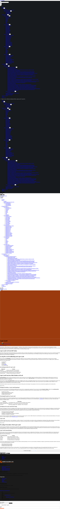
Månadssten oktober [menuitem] (9, 43)
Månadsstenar (4, 467)
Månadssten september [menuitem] (9, 136)
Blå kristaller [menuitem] (7, 122)
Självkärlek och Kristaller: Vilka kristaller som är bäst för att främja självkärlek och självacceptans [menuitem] (22, 87)
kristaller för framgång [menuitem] (9, 56)
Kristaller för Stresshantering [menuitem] (12, 78)
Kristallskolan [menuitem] (4, 64)
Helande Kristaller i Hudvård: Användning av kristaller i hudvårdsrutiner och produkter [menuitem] (20, 74)
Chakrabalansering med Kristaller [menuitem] (12, 162)
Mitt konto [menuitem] (3, 458)
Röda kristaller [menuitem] (8, 27)
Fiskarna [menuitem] (7, 48)
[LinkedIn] (3, 453)
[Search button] (1, 4)
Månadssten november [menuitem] (9, 44)
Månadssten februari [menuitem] (9, 130)
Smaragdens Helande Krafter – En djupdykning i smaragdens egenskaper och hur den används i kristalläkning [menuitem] (24, 88)
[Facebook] (0, 192)
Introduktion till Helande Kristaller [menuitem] (11, 67)
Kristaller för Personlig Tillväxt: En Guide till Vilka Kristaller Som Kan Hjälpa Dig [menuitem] (20, 77)
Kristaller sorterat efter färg (6, 466)
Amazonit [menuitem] (7, 18)
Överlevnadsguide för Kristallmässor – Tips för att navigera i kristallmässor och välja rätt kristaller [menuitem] (22, 85)
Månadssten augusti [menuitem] (8, 135)
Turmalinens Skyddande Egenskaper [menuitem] (13, 90)
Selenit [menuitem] (7, 20)
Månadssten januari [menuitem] (8, 36)
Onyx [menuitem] (6, 22)
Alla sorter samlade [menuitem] (8, 16)
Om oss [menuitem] (3, 96)
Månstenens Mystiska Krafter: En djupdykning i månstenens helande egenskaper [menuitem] (19, 84)
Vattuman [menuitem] (7, 50)
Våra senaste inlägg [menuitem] (7, 158)
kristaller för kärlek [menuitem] (8, 57)
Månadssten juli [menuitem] (8, 41)
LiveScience (41, 398)
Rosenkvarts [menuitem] (7, 17)
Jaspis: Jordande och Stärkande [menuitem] (12, 75)
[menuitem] (4, 8)
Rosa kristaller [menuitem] (8, 28)
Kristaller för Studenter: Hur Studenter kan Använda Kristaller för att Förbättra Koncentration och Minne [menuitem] (23, 79)
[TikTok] (2, 192)
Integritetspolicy (4, 478)
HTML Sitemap (4, 481)
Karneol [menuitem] (7, 114)
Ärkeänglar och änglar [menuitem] (9, 94)
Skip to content (2, 0)
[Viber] (7, 453)
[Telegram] (6, 453)
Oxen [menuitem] (6, 53)
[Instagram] (1, 192)
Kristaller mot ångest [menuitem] (9, 156)
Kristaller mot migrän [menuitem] (9, 60)
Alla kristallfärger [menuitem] (8, 12)
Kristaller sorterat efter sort (6, 469)
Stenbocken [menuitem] (7, 47)
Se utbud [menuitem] (5, 9)
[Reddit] (5, 453)
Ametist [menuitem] (7, 19)
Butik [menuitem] (3, 8)
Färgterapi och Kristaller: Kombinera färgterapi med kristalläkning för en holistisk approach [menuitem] (21, 71)
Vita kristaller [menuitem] (8, 33)
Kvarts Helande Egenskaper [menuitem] (12, 83)
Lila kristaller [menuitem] (8, 31)
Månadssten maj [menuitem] (8, 39)
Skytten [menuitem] (7, 52)
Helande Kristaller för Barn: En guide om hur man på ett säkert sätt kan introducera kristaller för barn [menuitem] (22, 73)
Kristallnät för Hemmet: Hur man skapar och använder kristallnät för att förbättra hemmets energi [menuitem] (22, 81)
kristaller (5, 364)
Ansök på (10, 503)
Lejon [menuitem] (6, 143)
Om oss (3, 480)
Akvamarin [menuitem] (7, 23)
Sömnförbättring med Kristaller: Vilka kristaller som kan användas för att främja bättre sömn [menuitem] (21, 89)
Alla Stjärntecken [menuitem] (6, 46)
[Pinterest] (2, 453)
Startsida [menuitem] (3, 7)
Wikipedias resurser (15, 416)
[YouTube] (5, 454)
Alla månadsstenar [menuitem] (8, 13)
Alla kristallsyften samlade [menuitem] (9, 55)
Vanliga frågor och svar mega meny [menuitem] (9, 103)
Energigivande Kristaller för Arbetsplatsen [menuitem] (14, 70)
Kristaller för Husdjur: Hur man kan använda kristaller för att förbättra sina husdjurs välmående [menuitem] (21, 76)
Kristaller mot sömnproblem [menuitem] (10, 59)
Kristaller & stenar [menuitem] (4, 14)
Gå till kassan (2, 508)
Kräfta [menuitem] (7, 51)
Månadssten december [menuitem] (9, 45)
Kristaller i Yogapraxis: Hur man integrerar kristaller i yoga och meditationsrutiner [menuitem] (20, 173)
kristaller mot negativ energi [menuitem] (10, 62)
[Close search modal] (0, 1)
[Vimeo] (6, 454)
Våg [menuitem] (6, 49)
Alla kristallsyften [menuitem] (6, 54)
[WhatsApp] (8, 453)
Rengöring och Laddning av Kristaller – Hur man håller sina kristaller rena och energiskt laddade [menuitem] (22, 179)
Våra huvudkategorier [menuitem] (7, 104)
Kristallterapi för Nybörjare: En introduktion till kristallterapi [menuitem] (16, 82)
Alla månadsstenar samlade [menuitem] (10, 35)
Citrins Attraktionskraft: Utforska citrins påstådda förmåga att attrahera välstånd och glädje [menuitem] (21, 69)
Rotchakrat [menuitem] (9, 92)
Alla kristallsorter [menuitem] (6, 15)
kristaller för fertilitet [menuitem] (9, 58)
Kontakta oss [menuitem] (4, 97)
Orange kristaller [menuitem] (8, 30)
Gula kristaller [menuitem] (8, 26)
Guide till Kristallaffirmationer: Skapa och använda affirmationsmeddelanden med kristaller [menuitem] (21, 72)
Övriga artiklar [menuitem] (6, 159)
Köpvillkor (3, 479)
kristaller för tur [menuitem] (8, 151)
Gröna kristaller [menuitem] (8, 32)
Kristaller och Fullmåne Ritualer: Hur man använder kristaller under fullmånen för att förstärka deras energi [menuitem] (23, 174)
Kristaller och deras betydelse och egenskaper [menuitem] (12, 93)
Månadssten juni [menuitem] (8, 40)
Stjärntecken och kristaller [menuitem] (9, 187)
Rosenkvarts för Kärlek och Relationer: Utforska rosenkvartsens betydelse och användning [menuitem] (21, 180)
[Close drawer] (0, 5)
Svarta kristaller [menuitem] (8, 29)
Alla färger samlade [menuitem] (8, 25)
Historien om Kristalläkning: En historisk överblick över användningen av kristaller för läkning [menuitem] (21, 168)
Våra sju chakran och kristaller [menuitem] (10, 91)
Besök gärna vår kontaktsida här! (5, 490)
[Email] (9, 453)
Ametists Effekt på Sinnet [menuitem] (11, 68)
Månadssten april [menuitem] (8, 38)
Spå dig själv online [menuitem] (5, 95)
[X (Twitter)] (3, 192)
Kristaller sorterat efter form (6, 468)
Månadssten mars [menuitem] (8, 37)
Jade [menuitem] (6, 115)
